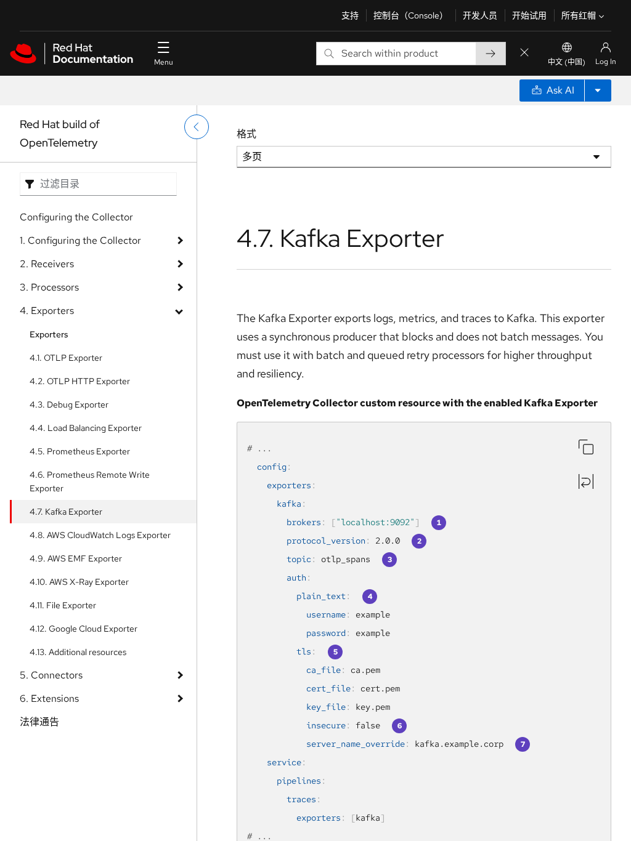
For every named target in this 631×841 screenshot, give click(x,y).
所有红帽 (578, 15)
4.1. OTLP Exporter (66, 357)
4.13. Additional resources (78, 652)
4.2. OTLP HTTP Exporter (80, 381)
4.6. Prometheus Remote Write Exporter (90, 481)
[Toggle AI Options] (597, 90)
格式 (246, 133)
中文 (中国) (566, 62)
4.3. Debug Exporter (69, 404)
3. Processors (49, 287)
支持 (350, 15)
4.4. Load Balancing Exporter (86, 427)
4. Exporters (47, 310)
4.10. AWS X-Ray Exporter (79, 581)
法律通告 (39, 721)
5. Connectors (51, 675)
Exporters (49, 334)
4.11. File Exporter (63, 605)
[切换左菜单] (196, 127)
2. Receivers (47, 263)
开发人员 (480, 15)
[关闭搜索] (524, 53)
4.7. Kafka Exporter (66, 511)
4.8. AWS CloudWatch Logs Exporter (100, 535)
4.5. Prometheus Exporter (80, 451)
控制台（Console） (410, 15)
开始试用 (529, 15)
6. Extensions (49, 698)
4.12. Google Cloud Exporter (83, 628)
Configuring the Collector (76, 217)
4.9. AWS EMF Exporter (76, 558)
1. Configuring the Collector (80, 240)
